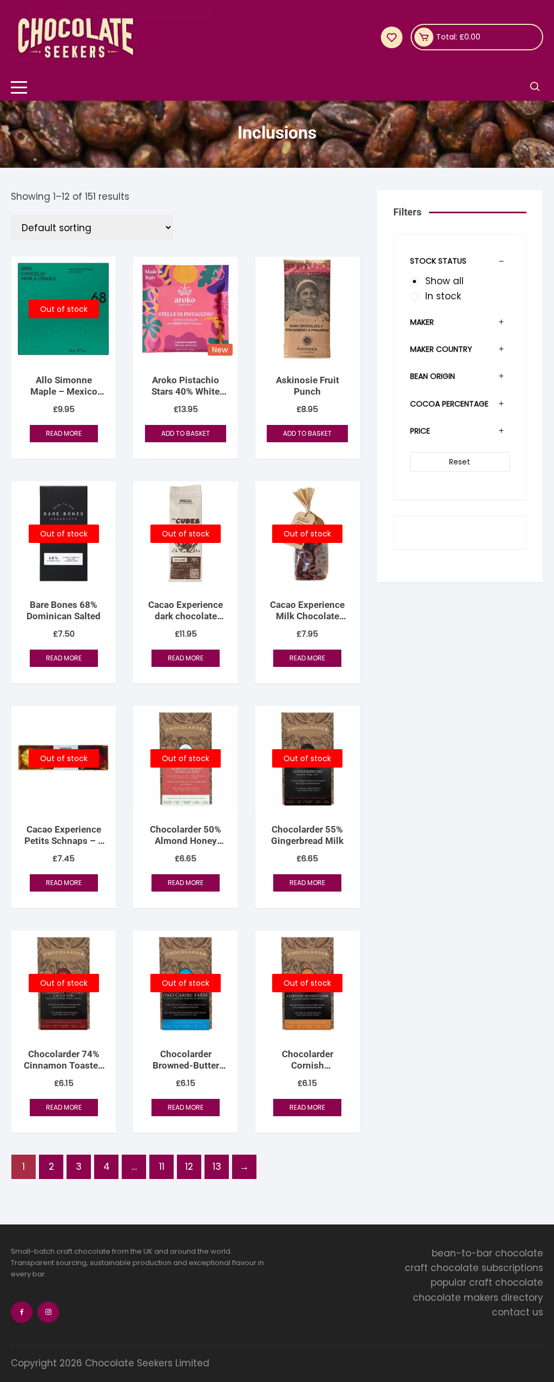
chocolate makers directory (478, 1297)
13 (217, 1166)
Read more (64, 433)
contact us (517, 1312)
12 (189, 1166)
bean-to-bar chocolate (487, 1253)
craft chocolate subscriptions (474, 1267)
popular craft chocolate (487, 1282)
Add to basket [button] (185, 433)
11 (161, 1166)
